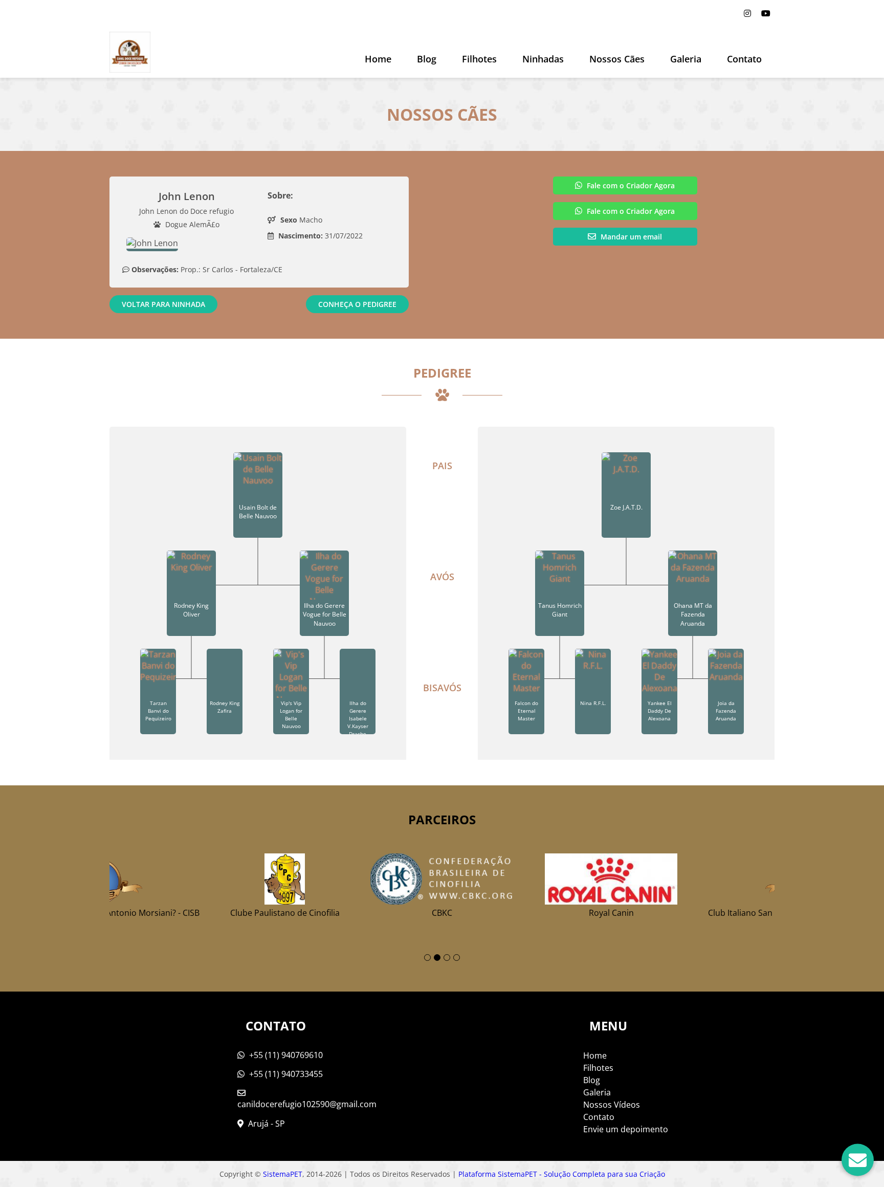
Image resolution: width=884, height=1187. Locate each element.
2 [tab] (437, 957)
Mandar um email (630, 236)
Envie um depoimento (625, 1129)
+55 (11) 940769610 (285, 1055)
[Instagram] (747, 13)
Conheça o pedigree (357, 304)
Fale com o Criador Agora (630, 185)
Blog (591, 1080)
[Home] (129, 52)
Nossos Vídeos (611, 1104)
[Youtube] (766, 13)
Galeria (597, 1092)
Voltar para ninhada (163, 304)
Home (378, 59)
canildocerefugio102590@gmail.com (307, 1104)
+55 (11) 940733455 (285, 1074)
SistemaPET (282, 1174)
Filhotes (479, 59)
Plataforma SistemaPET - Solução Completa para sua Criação (561, 1174)
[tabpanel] (442, 881)
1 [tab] (427, 957)
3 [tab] (447, 957)
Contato (744, 59)
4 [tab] (456, 957)
